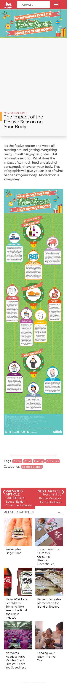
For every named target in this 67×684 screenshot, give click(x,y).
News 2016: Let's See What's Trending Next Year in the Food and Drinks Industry (16, 608)
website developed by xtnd (33, 682)
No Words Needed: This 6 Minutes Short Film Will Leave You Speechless (16, 660)
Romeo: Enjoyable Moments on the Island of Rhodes (49, 603)
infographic (12, 171)
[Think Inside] (49, 531)
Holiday (38, 461)
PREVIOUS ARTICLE (14, 492)
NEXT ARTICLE (49, 491)
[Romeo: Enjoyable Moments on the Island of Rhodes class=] (49, 581)
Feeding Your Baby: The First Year (46, 656)
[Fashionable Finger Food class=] (18, 531)
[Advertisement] (33, 73)
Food (27, 461)
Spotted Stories (32, 466)
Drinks (17, 461)
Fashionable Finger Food (13, 551)
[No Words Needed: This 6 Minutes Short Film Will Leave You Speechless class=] (18, 635)
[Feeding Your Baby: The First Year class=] (49, 635)
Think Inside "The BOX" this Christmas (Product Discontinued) (48, 557)
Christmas (53, 461)
